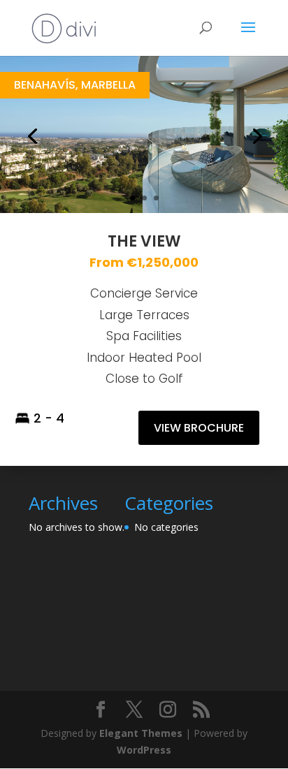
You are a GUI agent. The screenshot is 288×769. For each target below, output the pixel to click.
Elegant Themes (140, 733)
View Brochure (199, 428)
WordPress (144, 749)
